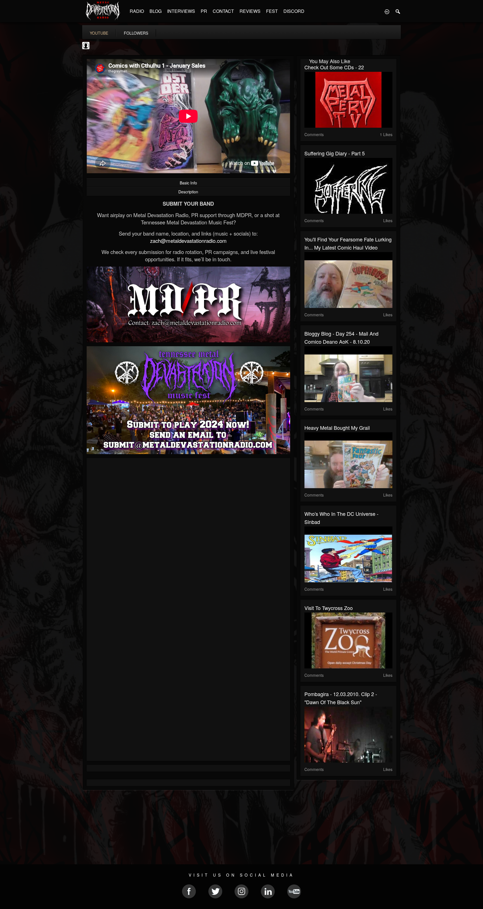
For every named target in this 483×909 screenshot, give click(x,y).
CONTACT (223, 11)
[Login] (387, 11)
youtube (99, 33)
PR (204, 11)
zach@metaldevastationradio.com (188, 240)
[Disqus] (188, 537)
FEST (272, 11)
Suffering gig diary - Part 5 (334, 153)
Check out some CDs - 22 (334, 67)
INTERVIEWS (181, 11)
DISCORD (293, 11)
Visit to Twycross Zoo (328, 607)
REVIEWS (250, 11)
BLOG (156, 11)
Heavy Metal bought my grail (337, 427)
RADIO (137, 11)
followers (136, 33)
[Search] (398, 11)
